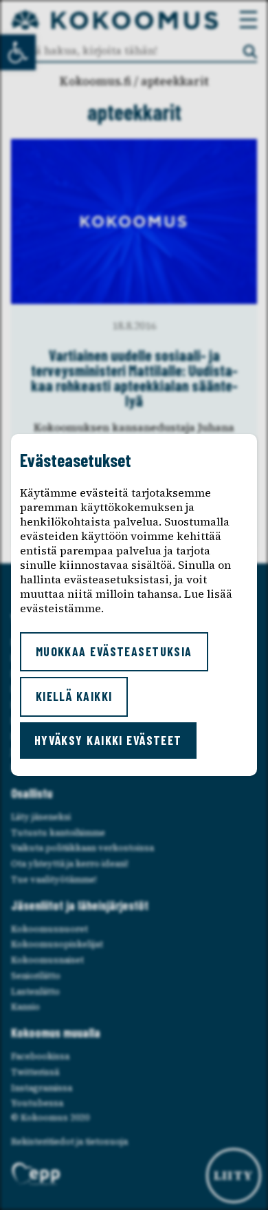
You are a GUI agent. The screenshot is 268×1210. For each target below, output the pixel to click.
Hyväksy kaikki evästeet (108, 740)
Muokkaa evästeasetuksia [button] (114, 651)
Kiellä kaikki (74, 696)
